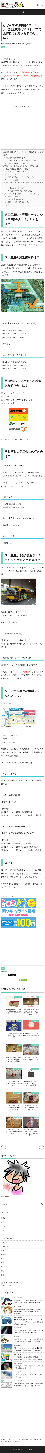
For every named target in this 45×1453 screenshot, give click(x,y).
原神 (37, 997)
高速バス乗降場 (14, 196)
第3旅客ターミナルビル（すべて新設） (22, 160)
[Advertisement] (22, 123)
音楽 (2, 1275)
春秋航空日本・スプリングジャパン (21, 177)
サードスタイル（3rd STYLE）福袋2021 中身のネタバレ (14, 1083)
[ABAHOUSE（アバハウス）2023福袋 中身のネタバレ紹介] (31, 1028)
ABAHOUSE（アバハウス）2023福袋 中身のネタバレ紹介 (31, 1035)
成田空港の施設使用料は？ (14, 158)
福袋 (20, 1021)
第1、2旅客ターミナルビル (18, 163)
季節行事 (4, 1254)
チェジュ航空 (13, 180)
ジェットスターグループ (17, 172)
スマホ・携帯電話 (6, 1238)
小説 (2, 1258)
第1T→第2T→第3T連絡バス (18, 202)
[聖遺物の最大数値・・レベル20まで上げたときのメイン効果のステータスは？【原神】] (31, 1005)
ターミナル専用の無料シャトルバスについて (21, 194)
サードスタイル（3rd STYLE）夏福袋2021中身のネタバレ (31, 1059)
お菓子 (3, 1218)
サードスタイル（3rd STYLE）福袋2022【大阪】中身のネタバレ (31, 1107)
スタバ (3, 1234)
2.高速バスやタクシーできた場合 (20, 191)
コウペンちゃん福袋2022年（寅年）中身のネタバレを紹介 (14, 1035)
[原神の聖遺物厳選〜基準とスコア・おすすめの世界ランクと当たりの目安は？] (14, 1051)
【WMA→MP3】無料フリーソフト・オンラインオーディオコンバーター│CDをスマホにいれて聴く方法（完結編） (28, 1322)
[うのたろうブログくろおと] (12, 4)
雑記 (3, 47)
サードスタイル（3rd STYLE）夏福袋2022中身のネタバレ (14, 1131)
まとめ (6, 205)
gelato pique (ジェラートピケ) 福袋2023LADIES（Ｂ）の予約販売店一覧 (31, 1083)
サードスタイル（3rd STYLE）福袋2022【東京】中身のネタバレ (14, 1107)
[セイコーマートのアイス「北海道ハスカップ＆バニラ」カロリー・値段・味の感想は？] (31, 1126)
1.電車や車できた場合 (16, 188)
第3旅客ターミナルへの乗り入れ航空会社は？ (22, 166)
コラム (3, 1230)
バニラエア (12, 174)
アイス (37, 1117)
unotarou (22, 43)
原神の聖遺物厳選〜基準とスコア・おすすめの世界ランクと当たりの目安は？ (13, 1059)
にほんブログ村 (6, 1285)
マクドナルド (5, 1246)
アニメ (3, 1226)
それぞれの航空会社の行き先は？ (17, 169)
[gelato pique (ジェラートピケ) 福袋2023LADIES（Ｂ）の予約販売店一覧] (31, 1076)
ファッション (17, 997)
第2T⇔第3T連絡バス (16, 199)
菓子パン (4, 1267)
